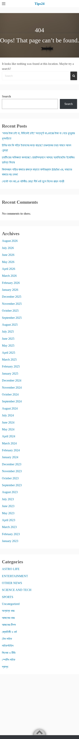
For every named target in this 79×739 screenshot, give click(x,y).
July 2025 (8, 331)
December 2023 (11, 464)
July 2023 (8, 499)
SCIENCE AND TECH (16, 590)
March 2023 (9, 527)
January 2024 (10, 457)
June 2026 (8, 254)
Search (6, 96)
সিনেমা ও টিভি (9, 652)
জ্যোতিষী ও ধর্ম (9, 632)
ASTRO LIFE (11, 569)
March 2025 (9, 359)
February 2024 (11, 450)
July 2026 (8, 248)
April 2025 (8, 352)
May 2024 (8, 429)
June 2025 (8, 338)
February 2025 (11, 366)
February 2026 (11, 282)
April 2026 (8, 268)
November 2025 (12, 303)
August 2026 (10, 240)
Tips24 (39, 4)
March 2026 (9, 275)
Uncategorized (11, 604)
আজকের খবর (8, 618)
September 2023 (12, 485)
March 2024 (9, 443)
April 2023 (8, 520)
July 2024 (8, 415)
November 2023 (12, 471)
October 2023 (10, 478)
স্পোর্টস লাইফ (8, 659)
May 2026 (8, 262)
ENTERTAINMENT (15, 576)
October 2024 (10, 394)
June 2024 (8, 422)
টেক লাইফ (7, 638)
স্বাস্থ (5, 666)
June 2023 (8, 506)
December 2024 (11, 380)
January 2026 (10, 289)
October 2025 (10, 310)
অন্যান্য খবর (8, 610)
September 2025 (12, 317)
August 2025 (10, 324)
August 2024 (10, 408)
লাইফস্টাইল (7, 645)
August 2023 (10, 492)
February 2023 (11, 534)
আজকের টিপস (9, 624)
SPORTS (7, 597)
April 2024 (8, 436)
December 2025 (11, 296)
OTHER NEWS (12, 583)
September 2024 (12, 401)
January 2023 (10, 541)
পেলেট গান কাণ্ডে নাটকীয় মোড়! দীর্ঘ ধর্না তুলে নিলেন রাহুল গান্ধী (33, 181)
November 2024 (12, 387)
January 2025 (10, 373)
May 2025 (8, 345)
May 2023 (8, 513)
